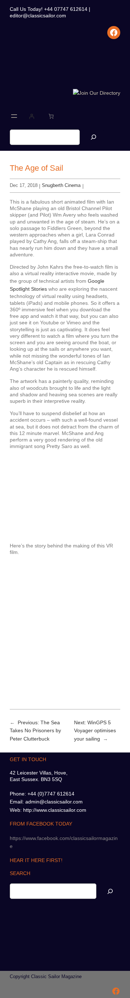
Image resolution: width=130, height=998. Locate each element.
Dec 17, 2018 (24, 185)
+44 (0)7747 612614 (50, 794)
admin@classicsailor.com (54, 802)
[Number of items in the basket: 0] (51, 116)
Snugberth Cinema (61, 185)
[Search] (93, 137)
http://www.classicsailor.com (54, 810)
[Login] (31, 116)
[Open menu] (14, 116)
